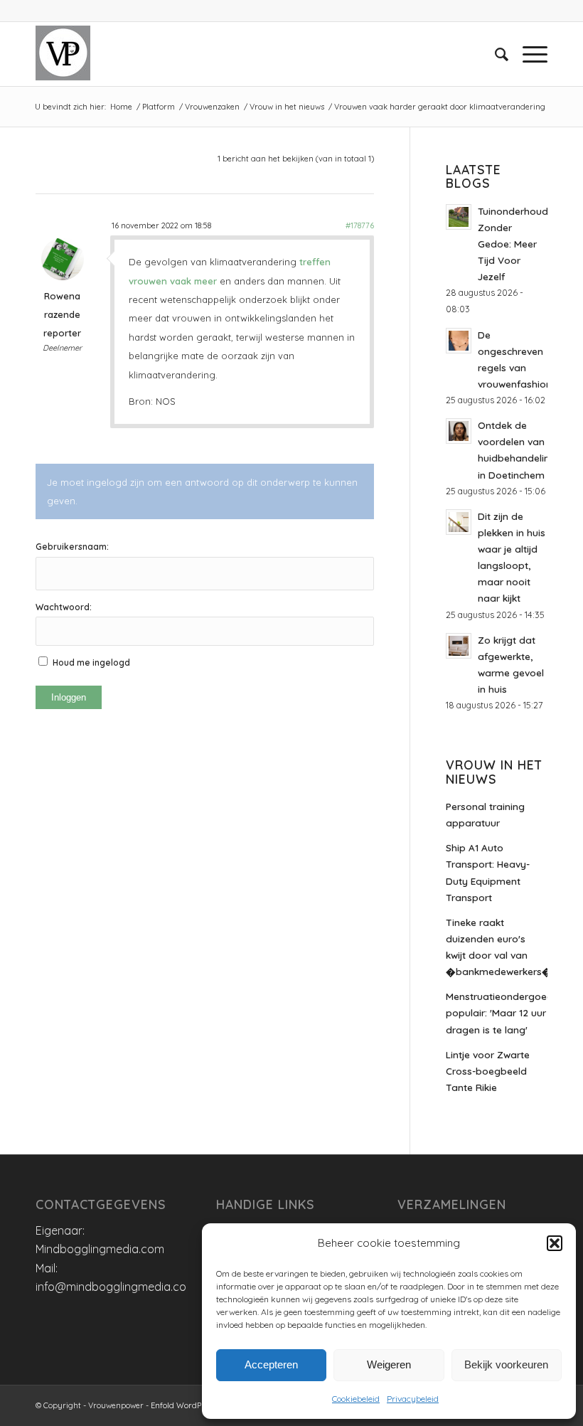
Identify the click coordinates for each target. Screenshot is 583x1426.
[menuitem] (494, 54)
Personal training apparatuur (485, 814)
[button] (554, 1243)
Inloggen (68, 697)
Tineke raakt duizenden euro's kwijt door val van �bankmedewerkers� (496, 946)
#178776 (360, 225)
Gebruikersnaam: (72, 546)
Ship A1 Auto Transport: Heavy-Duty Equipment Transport (488, 872)
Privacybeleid (413, 1398)
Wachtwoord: (64, 607)
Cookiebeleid (356, 1398)
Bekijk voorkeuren (506, 1364)
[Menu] (527, 54)
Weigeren (389, 1364)
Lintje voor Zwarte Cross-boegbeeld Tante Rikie (488, 1070)
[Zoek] (494, 54)
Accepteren (271, 1364)
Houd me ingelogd (91, 662)
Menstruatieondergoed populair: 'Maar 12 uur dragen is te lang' (496, 1012)
